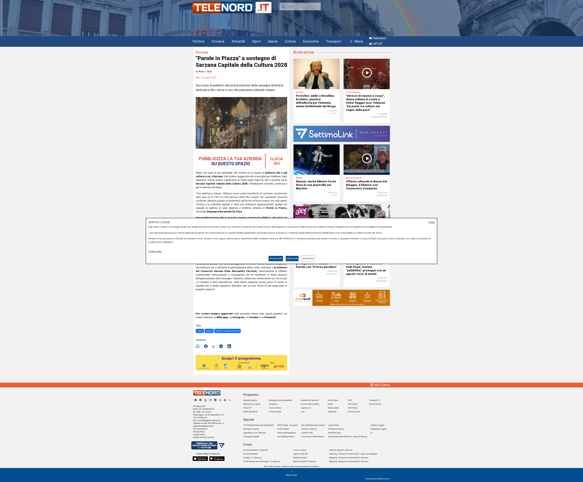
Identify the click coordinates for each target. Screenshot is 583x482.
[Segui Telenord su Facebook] (200, 400)
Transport (333, 41)
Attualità (238, 41)
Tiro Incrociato (354, 411)
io (371, 433)
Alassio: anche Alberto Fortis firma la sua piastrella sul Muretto (316, 185)
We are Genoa (375, 404)
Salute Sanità (333, 408)
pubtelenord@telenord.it (203, 426)
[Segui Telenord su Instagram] (210, 400)
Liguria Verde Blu (300, 454)
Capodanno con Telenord (254, 433)
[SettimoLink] (341, 133)
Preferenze (308, 258)
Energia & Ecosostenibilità (280, 400)
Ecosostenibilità (250, 454)
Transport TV (374, 400)
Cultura (290, 41)
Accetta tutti (275, 258)
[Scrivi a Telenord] (220, 400)
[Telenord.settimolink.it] (241, 160)
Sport (256, 41)
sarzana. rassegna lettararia (228, 331)
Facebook (270, 317)
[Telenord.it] (208, 445)
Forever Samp (275, 411)
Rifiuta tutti (292, 258)
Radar (330, 404)
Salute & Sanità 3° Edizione (304, 461)
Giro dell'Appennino (286, 436)
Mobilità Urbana (300, 457)
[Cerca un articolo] (229, 400)
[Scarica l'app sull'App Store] (200, 459)
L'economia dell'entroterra (312, 436)
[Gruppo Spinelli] (341, 297)
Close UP (247, 408)
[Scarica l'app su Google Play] (217, 459)
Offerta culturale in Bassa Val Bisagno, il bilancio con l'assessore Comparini (366, 185)
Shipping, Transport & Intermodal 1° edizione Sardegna (353, 454)
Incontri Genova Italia (310, 404)
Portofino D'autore (336, 429)
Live (302, 411)
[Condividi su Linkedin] (229, 346)
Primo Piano (333, 400)
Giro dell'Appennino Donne (313, 425)
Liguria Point (333, 425)
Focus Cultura (275, 408)
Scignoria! (332, 411)
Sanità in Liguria (377, 425)
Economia (311, 41)
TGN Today (352, 408)
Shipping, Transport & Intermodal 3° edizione (348, 457)
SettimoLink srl (383, 479)
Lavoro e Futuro (300, 450)
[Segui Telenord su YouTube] (195, 400)
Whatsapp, (223, 317)
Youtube (254, 317)
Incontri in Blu (307, 433)
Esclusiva (273, 404)
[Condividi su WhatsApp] (198, 346)
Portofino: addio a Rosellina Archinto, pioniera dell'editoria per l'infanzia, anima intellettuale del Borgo (316, 101)
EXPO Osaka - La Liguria (287, 425)
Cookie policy (155, 251)
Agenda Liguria (250, 400)
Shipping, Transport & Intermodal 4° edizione (348, 461)
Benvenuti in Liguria (251, 404)
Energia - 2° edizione (252, 457)
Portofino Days (334, 433)
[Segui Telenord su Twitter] (205, 400)
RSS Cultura (381, 385)
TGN (349, 400)
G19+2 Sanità (283, 429)
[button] (356, 41)
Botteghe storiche (251, 429)
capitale (209, 331)
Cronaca (218, 41)
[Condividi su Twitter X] (213, 346)
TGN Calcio (352, 404)
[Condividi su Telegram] (221, 346)
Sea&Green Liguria (379, 429)
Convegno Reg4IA (251, 436)
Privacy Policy (199, 432)
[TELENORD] (206, 392)
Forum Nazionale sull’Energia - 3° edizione (261, 461)
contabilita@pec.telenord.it (209, 420)
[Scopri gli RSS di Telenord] (225, 400)
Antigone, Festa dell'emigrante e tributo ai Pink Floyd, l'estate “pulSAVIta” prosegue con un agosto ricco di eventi (366, 267)
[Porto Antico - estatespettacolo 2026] (241, 362)
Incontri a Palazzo (309, 429)
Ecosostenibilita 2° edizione (255, 450)
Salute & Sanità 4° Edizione (340, 450)
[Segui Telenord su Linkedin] (215, 400)
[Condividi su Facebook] (206, 346)
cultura (200, 331)
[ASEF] (341, 212)
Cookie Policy (199, 434)
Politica (198, 41)
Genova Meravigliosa (286, 433)
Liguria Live (306, 408)
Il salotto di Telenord (310, 400)
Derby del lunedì (250, 411)
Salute (273, 41)
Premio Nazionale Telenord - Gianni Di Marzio (347, 436)
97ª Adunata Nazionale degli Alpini (258, 425)
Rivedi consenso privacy (203, 437)
